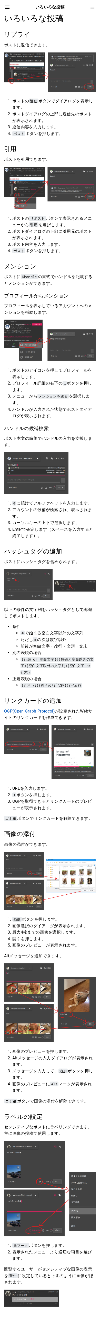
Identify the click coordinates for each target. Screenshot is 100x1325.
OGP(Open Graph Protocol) (29, 711)
